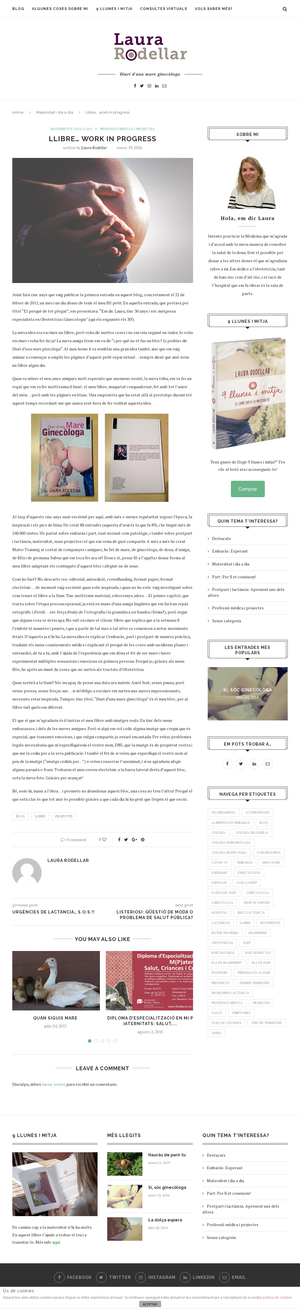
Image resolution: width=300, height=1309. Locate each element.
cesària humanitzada (231, 843)
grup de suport (256, 903)
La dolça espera (165, 1220)
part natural (223, 953)
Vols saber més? (214, 9)
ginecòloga (222, 903)
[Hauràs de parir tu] (124, 1164)
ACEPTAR (150, 1304)
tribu (216, 1033)
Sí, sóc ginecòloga (247, 690)
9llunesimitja (224, 812)
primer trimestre (255, 983)
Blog (18, 9)
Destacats (221, 538)
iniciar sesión (53, 1084)
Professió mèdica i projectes (127, 129)
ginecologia (257, 893)
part (247, 943)
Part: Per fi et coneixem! (234, 576)
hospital (219, 913)
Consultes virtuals (163, 9)
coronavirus (269, 852)
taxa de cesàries (226, 1023)
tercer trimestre (266, 1023)
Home (18, 112)
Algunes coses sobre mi (60, 9)
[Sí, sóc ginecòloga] (124, 1196)
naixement (258, 933)
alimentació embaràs (231, 823)
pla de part (261, 963)
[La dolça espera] (124, 1229)
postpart (220, 973)
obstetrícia (222, 943)
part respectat (258, 953)
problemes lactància (230, 993)
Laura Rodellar (94, 147)
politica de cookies (277, 1298)
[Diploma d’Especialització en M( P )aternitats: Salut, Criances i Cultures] (150, 980)
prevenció (221, 983)
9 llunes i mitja (114, 9)
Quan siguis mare (55, 1018)
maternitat (270, 923)
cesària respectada (229, 852)
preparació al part (254, 973)
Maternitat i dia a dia (54, 112)
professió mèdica (227, 1003)
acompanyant (258, 812)
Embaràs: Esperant (230, 551)
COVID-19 (219, 862)
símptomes (241, 1013)
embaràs (245, 862)
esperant (220, 873)
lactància (221, 923)
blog (20, 816)
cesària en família (252, 833)
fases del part (224, 893)
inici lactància (251, 913)
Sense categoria (226, 620)
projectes (64, 816)
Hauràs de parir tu (167, 1155)
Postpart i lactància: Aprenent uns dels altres (246, 592)
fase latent (247, 883)
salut (217, 1013)
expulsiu (219, 883)
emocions (271, 862)
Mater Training (225, 933)
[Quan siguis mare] (55, 980)
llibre (40, 816)
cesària (219, 833)
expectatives (249, 873)
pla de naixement (227, 963)
